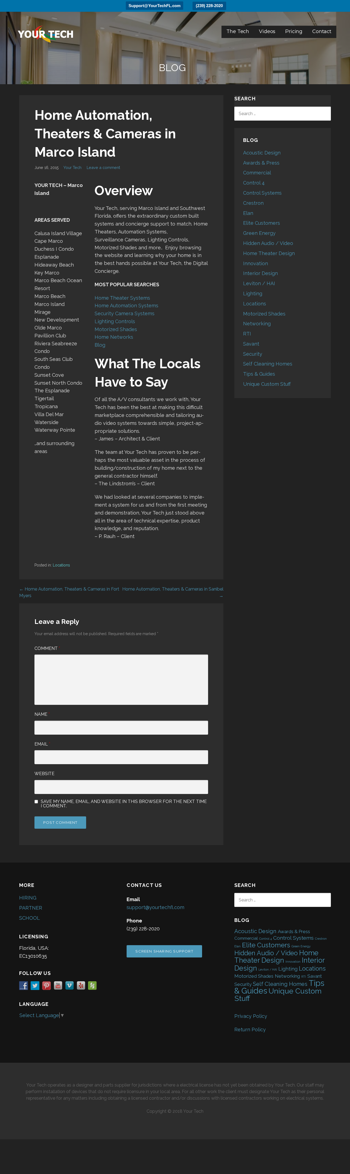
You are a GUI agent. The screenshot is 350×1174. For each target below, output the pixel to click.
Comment (47, 648)
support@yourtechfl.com (155, 907)
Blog (100, 345)
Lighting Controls (115, 321)
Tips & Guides (259, 374)
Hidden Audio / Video (268, 243)
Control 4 (254, 183)
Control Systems (262, 193)
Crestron (253, 203)
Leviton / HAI (259, 283)
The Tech (237, 31)
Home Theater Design (269, 253)
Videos (267, 31)
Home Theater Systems (122, 298)
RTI (247, 334)
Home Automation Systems (126, 305)
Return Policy (250, 1029)
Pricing (293, 31)
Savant (251, 344)
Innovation (255, 263)
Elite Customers (261, 223)
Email (42, 744)
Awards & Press (261, 163)
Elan (248, 213)
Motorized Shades (116, 329)
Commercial (257, 173)
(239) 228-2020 (209, 5)
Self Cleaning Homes (267, 364)
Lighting (252, 293)
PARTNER (30, 908)
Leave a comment (103, 167)
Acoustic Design (262, 153)
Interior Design (260, 273)
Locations (61, 565)
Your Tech (72, 167)
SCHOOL (29, 918)
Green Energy (259, 233)
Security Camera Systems (124, 313)
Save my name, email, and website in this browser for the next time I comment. (124, 803)
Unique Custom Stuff (267, 384)
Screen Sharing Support (164, 951)
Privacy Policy (250, 1016)
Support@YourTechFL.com (154, 5)
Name (42, 714)
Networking (257, 323)
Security (252, 354)
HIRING (27, 898)
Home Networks (114, 337)
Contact (321, 31)
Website (44, 773)
